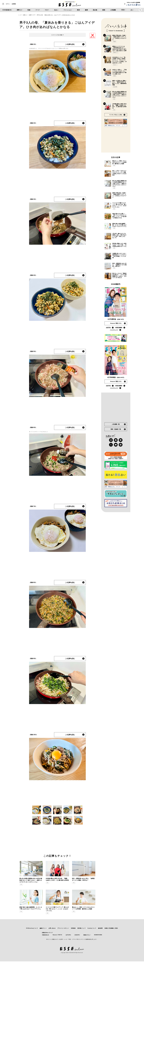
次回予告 (108, 327)
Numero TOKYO (57, 934)
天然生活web (45, 935)
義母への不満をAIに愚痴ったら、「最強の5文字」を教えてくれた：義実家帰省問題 (119, 83)
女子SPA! (68, 935)
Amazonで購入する (115, 323)
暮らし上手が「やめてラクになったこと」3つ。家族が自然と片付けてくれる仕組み (119, 173)
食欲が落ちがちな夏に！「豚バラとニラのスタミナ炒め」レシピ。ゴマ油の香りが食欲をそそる (119, 215)
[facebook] (116, 440)
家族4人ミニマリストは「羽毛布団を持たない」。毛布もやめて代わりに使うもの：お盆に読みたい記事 (119, 48)
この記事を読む (70, 44)
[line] (120, 440)
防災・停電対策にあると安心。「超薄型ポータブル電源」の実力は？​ (83, 879)
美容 (78, 10)
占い (132, 10)
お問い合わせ (52, 928)
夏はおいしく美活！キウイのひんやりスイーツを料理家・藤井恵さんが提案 (83, 908)
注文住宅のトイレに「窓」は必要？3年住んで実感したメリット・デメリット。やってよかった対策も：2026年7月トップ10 (119, 60)
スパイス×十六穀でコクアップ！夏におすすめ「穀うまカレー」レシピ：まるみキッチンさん (57, 908)
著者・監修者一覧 (116, 429)
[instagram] (111, 440)
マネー (47, 10)
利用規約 (73, 928)
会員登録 (14, 3)
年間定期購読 (118, 327)
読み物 (95, 10)
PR (21, 884)
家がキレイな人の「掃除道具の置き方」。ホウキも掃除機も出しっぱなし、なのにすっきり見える (119, 275)
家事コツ (19, 10)
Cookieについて (92, 928)
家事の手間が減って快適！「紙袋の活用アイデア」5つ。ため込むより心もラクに (119, 37)
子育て (123, 10)
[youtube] (116, 445)
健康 (86, 10)
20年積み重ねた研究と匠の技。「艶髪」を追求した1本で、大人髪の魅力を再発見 (57, 879)
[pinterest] (120, 445)
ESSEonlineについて (32, 928)
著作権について (82, 928)
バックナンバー (114, 330)
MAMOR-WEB (98, 934)
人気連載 (113, 10)
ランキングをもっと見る (115, 114)
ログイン (8, 3)
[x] (111, 445)
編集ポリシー (43, 928)
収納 (29, 10)
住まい (56, 10)
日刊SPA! (77, 935)
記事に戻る (92, 37)
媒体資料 (100, 928)
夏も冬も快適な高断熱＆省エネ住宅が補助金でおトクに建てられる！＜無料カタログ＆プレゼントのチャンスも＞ (31, 880)
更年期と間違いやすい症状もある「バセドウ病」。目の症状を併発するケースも (119, 245)
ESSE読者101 (7, 10)
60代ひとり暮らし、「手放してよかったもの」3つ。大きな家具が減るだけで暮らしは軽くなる (119, 71)
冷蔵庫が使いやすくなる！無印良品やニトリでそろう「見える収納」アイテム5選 (119, 255)
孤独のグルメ (87, 935)
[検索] (125, 125)
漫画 (103, 10)
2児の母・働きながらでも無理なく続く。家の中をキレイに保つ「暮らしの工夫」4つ (119, 235)
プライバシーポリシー (63, 928)
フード (38, 10)
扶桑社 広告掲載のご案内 (111, 928)
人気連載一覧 (116, 424)
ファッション (68, 10)
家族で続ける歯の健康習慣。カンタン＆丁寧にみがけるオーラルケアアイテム (31, 908)
